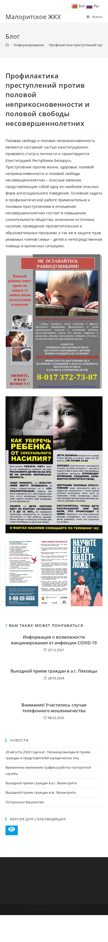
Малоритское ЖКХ (33, 16)
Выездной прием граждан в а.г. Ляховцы (53, 671)
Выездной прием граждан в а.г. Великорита (41, 783)
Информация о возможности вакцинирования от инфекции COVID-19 (54, 640)
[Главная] (7, 45)
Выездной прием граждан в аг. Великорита (41, 792)
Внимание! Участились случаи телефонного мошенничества (54, 708)
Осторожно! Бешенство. (25, 802)
